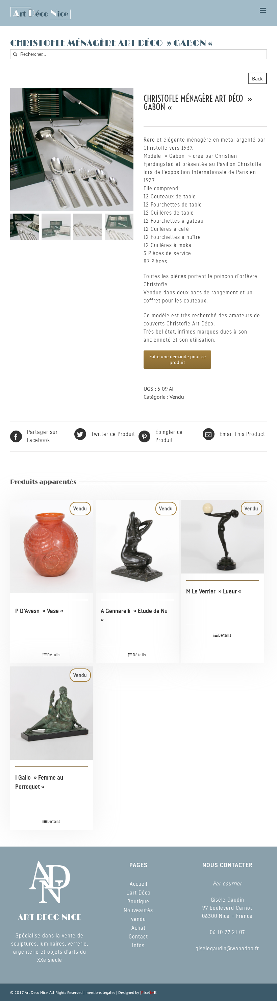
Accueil (138, 884)
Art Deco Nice (36, 992)
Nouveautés (138, 910)
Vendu (177, 396)
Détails (53, 655)
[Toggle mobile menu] (263, 10)
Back (257, 78)
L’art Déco (138, 893)
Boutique (138, 901)
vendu (138, 919)
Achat (138, 928)
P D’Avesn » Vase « (40, 611)
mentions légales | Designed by (112, 992)
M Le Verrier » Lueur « (214, 592)
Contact (138, 936)
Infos (138, 945)
